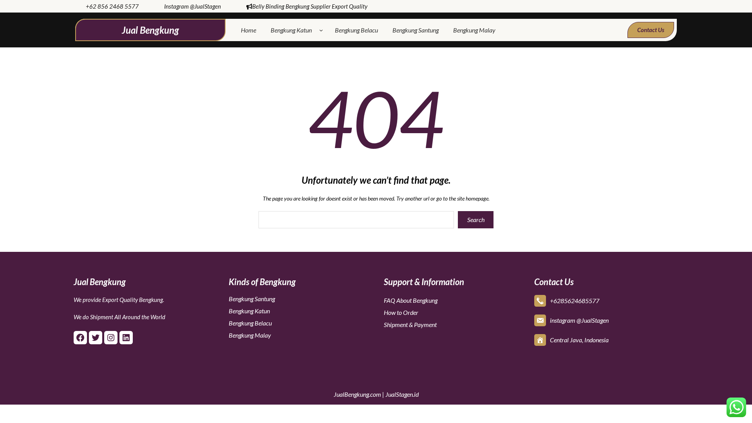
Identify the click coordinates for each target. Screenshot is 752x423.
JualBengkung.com (357, 394)
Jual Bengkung (150, 30)
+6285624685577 (574, 300)
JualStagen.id (402, 394)
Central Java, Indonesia (579, 339)
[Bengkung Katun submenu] (322, 30)
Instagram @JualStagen (192, 6)
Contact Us (650, 29)
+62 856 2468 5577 (112, 6)
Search (475, 219)
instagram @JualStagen (579, 320)
